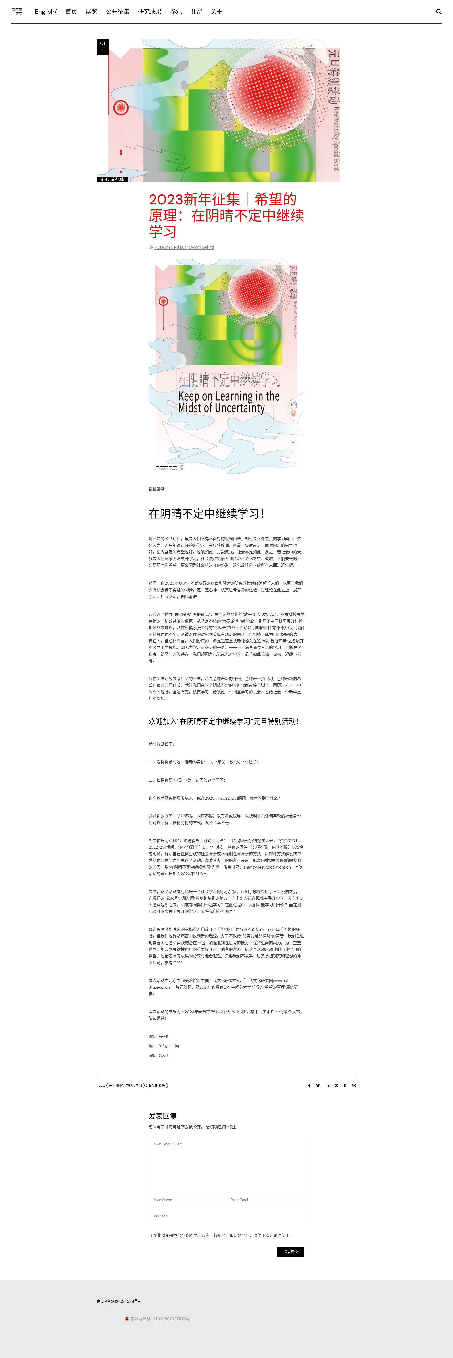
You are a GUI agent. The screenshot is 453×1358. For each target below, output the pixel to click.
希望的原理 (157, 1085)
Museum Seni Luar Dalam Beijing (184, 247)
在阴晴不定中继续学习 (125, 1085)
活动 (103, 179)
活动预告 (117, 179)
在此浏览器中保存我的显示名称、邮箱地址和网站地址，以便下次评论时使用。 (223, 1235)
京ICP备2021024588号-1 (119, 1301)
